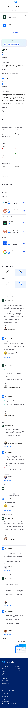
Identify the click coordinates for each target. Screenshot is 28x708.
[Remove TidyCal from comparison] (25, 23)
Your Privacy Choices (6, 698)
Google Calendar (8, 552)
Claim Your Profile (6, 682)
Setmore (10, 16)
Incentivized (7, 325)
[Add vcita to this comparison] (24, 202)
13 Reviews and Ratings (12, 17)
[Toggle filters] (2, 2)
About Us (4, 668)
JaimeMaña (10, 630)
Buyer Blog (17, 670)
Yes (5, 44)
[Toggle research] (6, 2)
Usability (3, 278)
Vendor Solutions (5, 680)
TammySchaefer (10, 476)
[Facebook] (6, 690)
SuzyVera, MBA (10, 442)
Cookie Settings (5, 701)
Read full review (7, 332)
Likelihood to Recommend (7, 266)
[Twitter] (10, 690)
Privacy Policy (5, 696)
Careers (3, 671)
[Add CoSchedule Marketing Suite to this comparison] (24, 211)
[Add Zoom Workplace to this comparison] (24, 243)
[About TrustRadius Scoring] (2, 54)
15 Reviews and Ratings (12, 25)
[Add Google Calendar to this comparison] (24, 252)
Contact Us (4, 674)
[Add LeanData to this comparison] (24, 223)
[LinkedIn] (13, 690)
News (3, 673)
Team (3, 670)
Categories (17, 668)
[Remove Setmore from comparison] (25, 15)
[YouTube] (3, 690)
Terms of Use (5, 693)
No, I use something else (13, 44)
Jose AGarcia (10, 327)
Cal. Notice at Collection (7, 699)
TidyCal (9, 24)
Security (3, 695)
